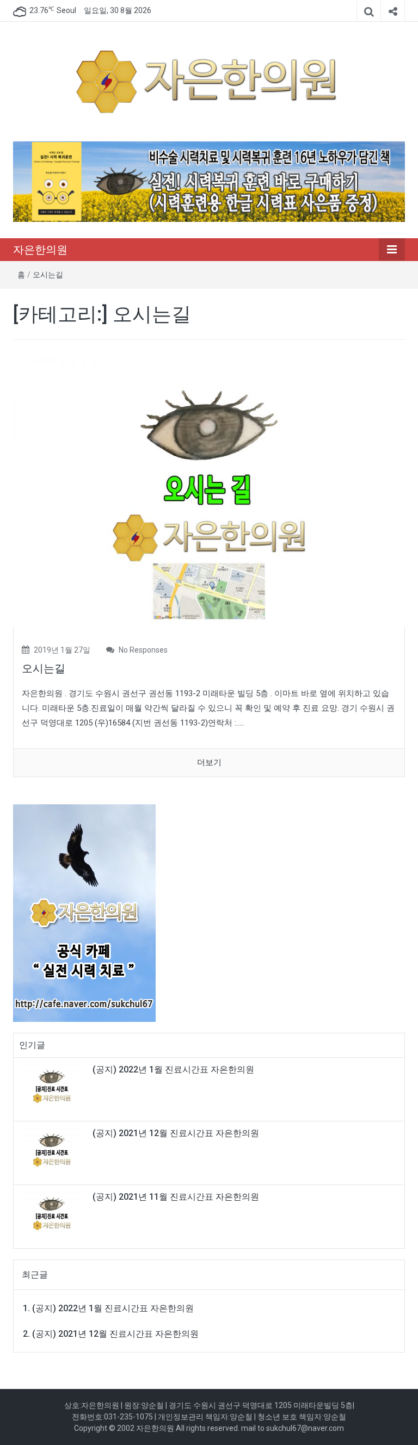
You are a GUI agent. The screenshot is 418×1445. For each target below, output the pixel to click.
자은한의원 (40, 249)
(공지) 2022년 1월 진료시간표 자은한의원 (173, 1069)
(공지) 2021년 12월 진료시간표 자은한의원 (176, 1133)
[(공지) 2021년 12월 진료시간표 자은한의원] (51, 1152)
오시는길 (48, 274)
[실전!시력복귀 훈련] (209, 181)
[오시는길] (209, 491)
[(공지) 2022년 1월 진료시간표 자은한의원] (51, 1089)
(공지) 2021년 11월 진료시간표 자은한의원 (176, 1197)
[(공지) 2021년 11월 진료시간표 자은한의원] (51, 1216)
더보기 (209, 762)
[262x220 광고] (84, 907)
